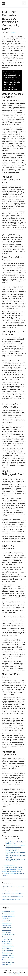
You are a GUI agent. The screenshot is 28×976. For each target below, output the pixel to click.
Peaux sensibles (6, 932)
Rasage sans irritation (8, 946)
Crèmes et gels (6, 920)
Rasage (20, 867)
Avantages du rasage (8, 914)
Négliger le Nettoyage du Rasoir (12, 82)
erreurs (6, 867)
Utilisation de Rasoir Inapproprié (12, 74)
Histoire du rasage (7, 927)
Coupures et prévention (8, 916)
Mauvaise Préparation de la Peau (12, 75)
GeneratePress (17, 974)
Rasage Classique (7, 939)
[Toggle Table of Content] (18, 72)
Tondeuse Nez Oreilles (8, 962)
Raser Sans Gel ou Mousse (10, 77)
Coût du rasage (6, 918)
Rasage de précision (9, 865)
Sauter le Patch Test (9, 86)
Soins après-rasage (7, 953)
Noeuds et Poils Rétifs (9, 87)
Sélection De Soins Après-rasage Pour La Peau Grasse (12, 896)
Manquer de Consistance (10, 89)
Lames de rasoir (6, 930)
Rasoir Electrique (6, 948)
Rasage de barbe (6, 941)
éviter (9, 867)
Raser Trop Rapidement (9, 84)
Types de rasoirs (6, 964)
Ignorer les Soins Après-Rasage (12, 81)
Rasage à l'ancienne (7, 937)
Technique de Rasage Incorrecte (12, 79)
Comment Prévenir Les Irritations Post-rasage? (11, 899)
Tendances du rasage (8, 957)
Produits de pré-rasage (8, 934)
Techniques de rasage (8, 955)
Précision (14, 867)
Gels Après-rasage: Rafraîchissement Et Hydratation (12, 890)
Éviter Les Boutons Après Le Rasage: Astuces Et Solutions (13, 893)
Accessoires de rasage (8, 911)
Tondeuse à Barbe (7, 960)
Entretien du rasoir (7, 923)
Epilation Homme (6, 925)
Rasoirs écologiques (7, 950)
